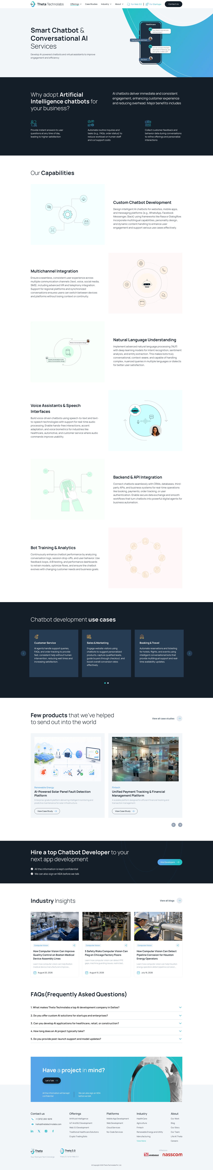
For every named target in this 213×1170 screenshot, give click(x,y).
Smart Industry (42, 787)
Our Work (175, 1118)
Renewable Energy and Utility (150, 1132)
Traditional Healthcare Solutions (84, 1132)
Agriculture (142, 1123)
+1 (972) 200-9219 (44, 1119)
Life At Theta (176, 1136)
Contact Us (174, 4)
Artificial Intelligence (78, 1118)
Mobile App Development (118, 1118)
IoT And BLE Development (80, 1123)
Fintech (140, 1127)
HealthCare (142, 1118)
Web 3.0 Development (79, 1127)
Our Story (175, 1127)
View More (141, 1140)
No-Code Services (115, 1132)
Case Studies (91, 4)
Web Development (115, 1123)
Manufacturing (143, 1136)
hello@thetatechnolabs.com (48, 1124)
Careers (174, 1140)
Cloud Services (113, 1127)
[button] (75, 4)
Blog (173, 1123)
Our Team (175, 1132)
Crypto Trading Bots (78, 1136)
